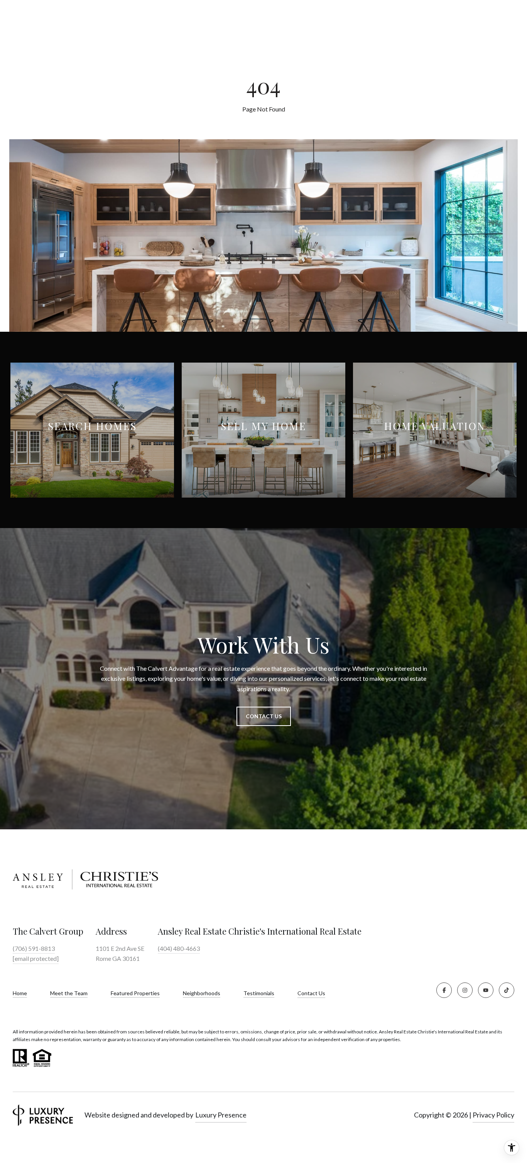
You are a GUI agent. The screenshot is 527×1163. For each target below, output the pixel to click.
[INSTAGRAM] (465, 990)
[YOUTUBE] (485, 990)
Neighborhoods (201, 993)
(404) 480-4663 (179, 948)
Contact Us (311, 993)
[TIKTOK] (506, 990)
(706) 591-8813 (34, 948)
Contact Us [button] (264, 716)
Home (20, 993)
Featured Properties (135, 993)
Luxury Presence (221, 1115)
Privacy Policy (493, 1115)
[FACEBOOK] (444, 990)
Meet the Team (69, 993)
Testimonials (258, 993)
